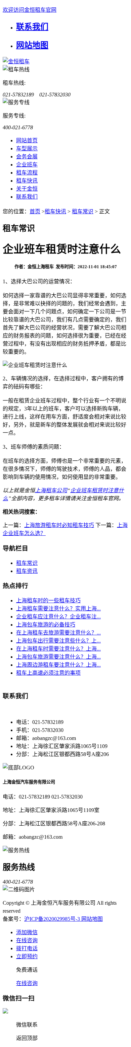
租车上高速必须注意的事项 (48, 673)
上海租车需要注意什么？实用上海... (58, 608)
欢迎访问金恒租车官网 (29, 10)
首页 (35, 211)
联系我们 (32, 26)
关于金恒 (27, 189)
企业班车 (27, 164)
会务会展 (27, 156)
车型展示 (27, 148)
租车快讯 (27, 180)
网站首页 (27, 140)
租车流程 (27, 172)
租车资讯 (27, 571)
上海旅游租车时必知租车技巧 (59, 525)
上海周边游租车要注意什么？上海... (58, 665)
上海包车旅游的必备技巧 (45, 624)
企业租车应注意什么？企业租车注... (58, 616)
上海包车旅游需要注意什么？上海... (58, 657)
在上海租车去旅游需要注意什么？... (58, 632)
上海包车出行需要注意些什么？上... (58, 641)
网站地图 (32, 45)
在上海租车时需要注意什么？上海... (58, 649)
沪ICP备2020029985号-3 (52, 919)
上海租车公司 (51, 490)
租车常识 (82, 211)
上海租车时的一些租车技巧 (48, 600)
